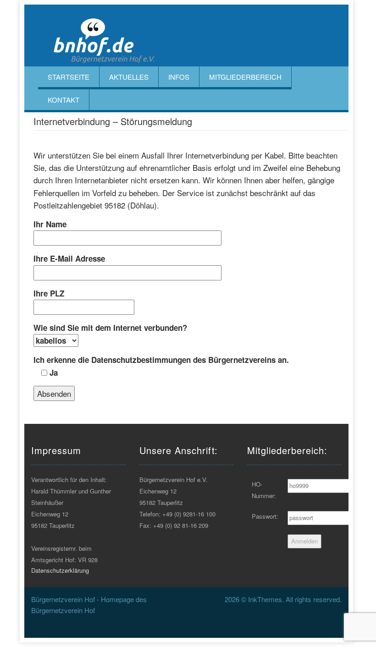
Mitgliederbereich (245, 77)
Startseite (68, 77)
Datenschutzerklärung (60, 570)
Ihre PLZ (48, 293)
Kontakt (63, 99)
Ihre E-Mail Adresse (69, 258)
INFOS (178, 77)
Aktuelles (129, 77)
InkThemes (265, 599)
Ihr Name (49, 224)
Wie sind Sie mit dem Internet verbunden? (110, 327)
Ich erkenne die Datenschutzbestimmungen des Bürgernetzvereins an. (161, 366)
